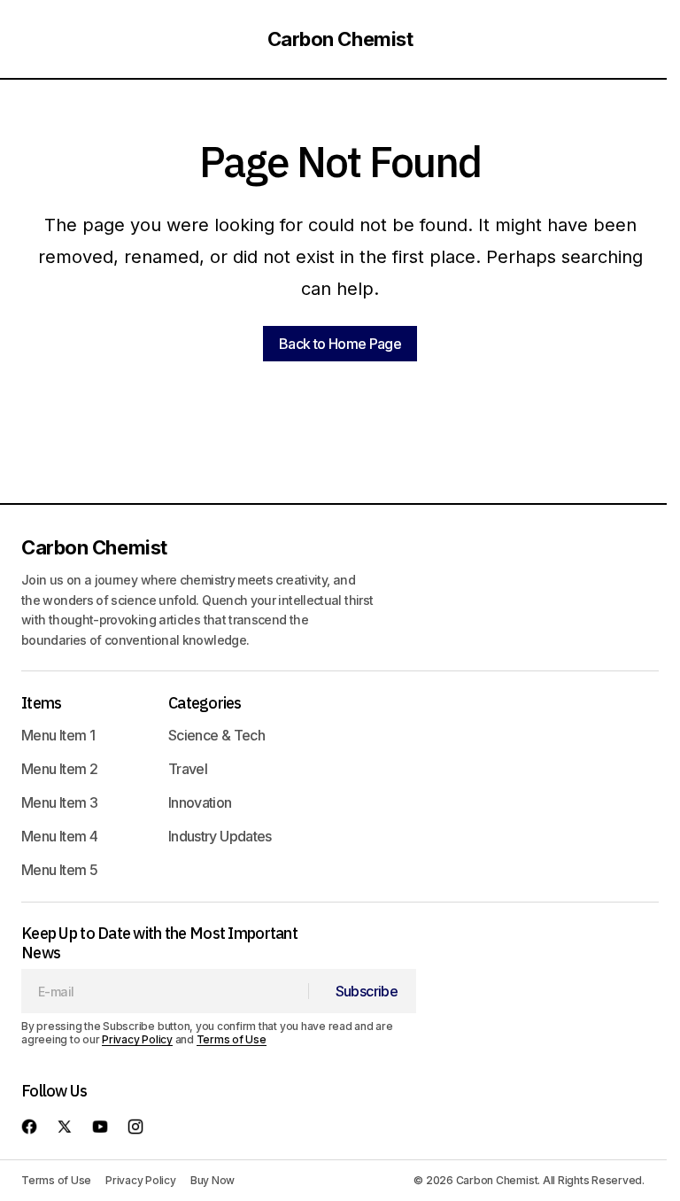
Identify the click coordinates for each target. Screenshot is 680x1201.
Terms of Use (232, 1039)
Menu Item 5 (59, 870)
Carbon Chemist (340, 38)
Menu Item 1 (58, 735)
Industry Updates (220, 836)
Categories (205, 703)
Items (41, 703)
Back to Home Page (340, 344)
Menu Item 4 (59, 836)
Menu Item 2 (59, 769)
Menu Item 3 (59, 802)
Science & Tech (216, 735)
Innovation (200, 802)
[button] (37, 39)
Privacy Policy (137, 1039)
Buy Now (212, 1180)
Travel (187, 769)
